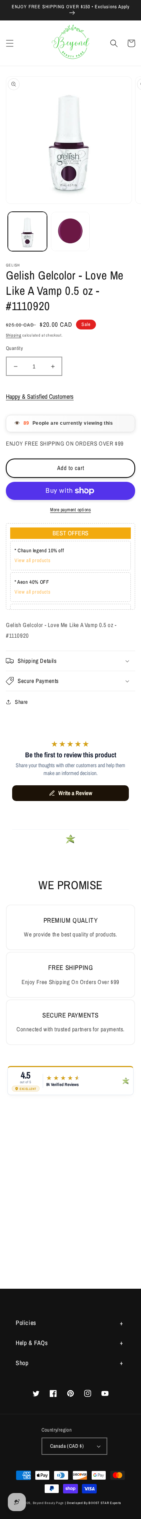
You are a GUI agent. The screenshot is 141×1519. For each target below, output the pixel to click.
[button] (9, 43)
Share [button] (21, 701)
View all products (32, 560)
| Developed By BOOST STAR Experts (93, 1502)
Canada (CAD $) (67, 1446)
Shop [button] (22, 1362)
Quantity (14, 348)
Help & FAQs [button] (32, 1342)
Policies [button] (26, 1322)
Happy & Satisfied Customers (40, 396)
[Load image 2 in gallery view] (70, 231)
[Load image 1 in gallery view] (27, 231)
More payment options (70, 510)
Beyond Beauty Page (48, 1502)
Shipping (14, 335)
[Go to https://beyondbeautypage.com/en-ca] (70, 43)
